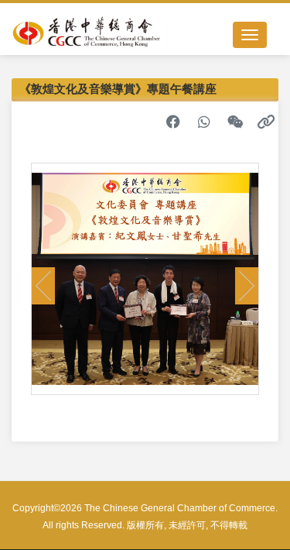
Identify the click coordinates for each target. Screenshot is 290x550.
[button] (43, 285)
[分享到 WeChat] (235, 121)
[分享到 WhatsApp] (204, 121)
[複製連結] (266, 121)
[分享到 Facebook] (173, 121)
